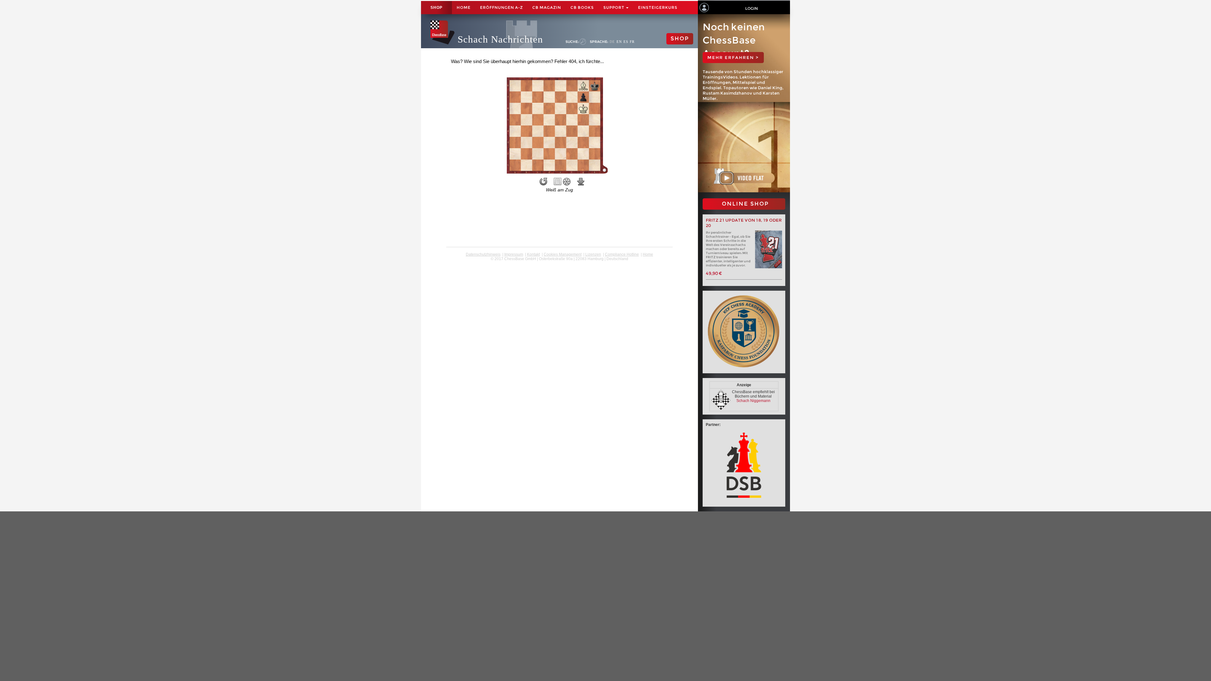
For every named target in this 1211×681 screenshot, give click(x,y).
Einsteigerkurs (657, 7)
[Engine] (566, 181)
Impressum (513, 254)
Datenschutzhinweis (483, 254)
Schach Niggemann (753, 401)
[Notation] (557, 181)
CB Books (582, 7)
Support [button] (614, 7)
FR (632, 42)
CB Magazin (546, 7)
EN (619, 42)
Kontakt (533, 254)
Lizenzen (593, 254)
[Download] (581, 181)
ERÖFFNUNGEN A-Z (501, 7)
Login (751, 8)
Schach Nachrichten (500, 39)
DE (612, 42)
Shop (436, 7)
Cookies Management (563, 254)
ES (625, 42)
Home (464, 7)
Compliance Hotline (622, 254)
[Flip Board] (543, 181)
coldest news (559, 263)
